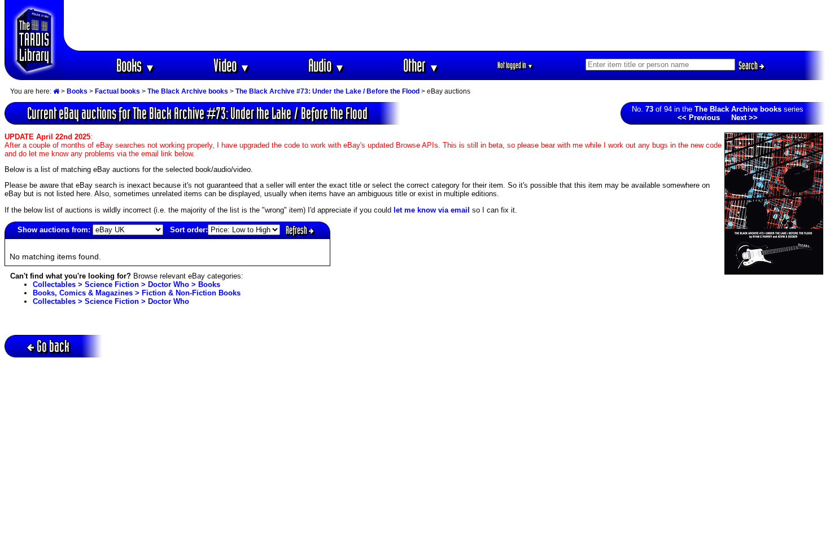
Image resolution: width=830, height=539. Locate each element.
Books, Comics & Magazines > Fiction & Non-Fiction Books (137, 293)
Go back (53, 346)
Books (135, 65)
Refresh (297, 230)
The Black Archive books (187, 91)
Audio (326, 65)
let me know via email (432, 210)
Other (421, 65)
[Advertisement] (444, 25)
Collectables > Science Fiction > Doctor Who (111, 301)
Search (749, 65)
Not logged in (515, 65)
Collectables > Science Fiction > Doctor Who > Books (126, 284)
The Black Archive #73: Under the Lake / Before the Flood (327, 91)
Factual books (117, 91)
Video (231, 65)
